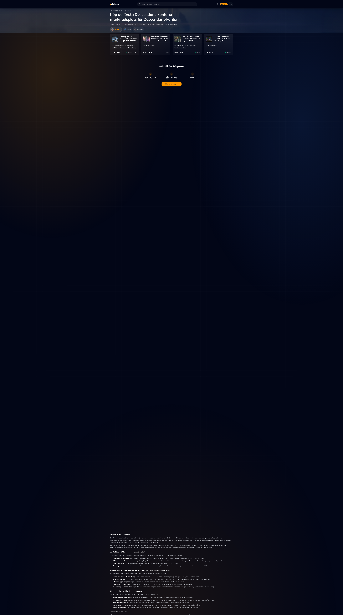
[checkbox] (113, 41)
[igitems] (114, 4)
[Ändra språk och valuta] (217, 4)
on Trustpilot (170, 24)
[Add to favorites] (117, 37)
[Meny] (231, 4)
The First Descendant (116, 10)
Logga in (224, 4)
